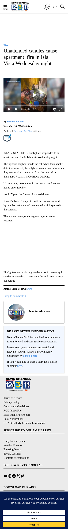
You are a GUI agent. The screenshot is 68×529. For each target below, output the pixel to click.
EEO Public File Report (16, 414)
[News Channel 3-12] (24, 7)
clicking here (30, 355)
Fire (29, 289)
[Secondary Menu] (8, 6)
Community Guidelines (16, 406)
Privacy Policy (11, 402)
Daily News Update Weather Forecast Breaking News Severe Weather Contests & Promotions (16, 449)
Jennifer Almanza (15, 121)
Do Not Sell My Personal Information (24, 423)
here (19, 365)
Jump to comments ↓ (14, 295)
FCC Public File (12, 410)
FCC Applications (13, 418)
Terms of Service (12, 397)
